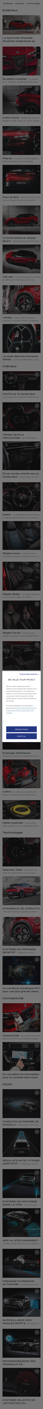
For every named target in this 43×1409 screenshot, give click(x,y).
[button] (29, 674)
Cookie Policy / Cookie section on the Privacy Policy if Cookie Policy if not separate (21, 710)
